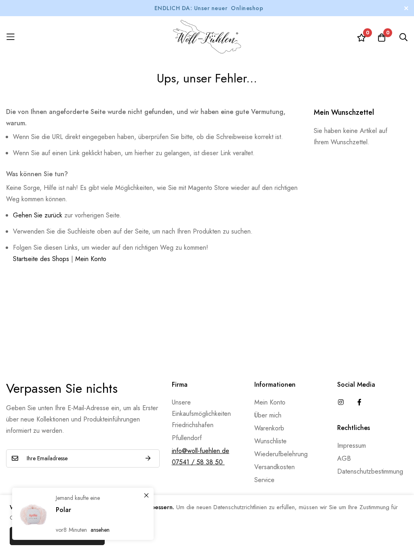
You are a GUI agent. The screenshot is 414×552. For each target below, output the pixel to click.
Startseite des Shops (41, 258)
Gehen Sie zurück (37, 215)
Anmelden (147, 458)
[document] (207, 524)
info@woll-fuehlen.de (200, 450)
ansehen (100, 530)
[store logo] (207, 36)
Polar (63, 509)
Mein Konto (90, 258)
